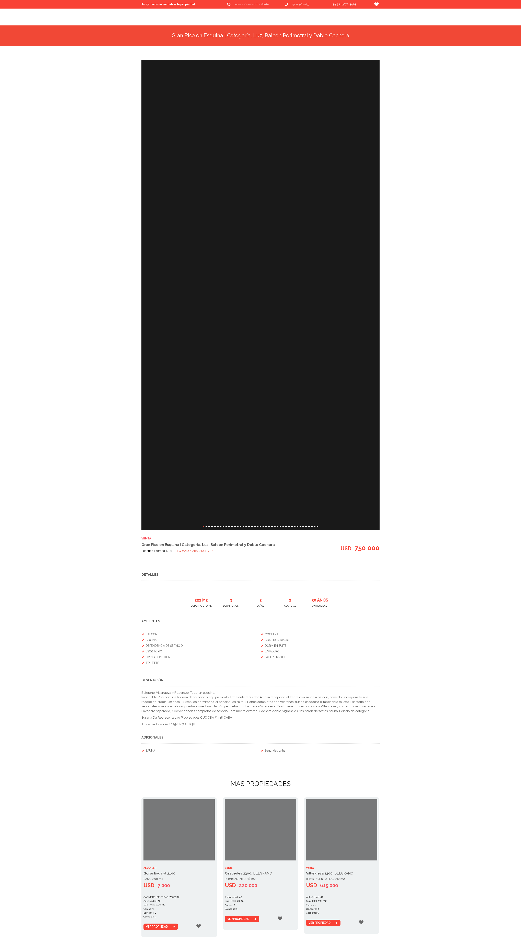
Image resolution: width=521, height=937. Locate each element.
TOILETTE (152, 662)
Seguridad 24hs (275, 750)
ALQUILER (149, 868)
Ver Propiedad (157, 926)
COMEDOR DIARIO (277, 640)
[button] (203, 526)
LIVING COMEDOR (158, 657)
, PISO (330, 878)
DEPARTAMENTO (235, 878)
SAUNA (150, 750)
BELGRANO (181, 550)
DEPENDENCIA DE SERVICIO (164, 645)
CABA (194, 550)
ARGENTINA (207, 550)
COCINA (151, 640)
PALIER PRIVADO (276, 657)
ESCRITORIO (154, 651)
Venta (146, 538)
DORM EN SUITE (275, 645)
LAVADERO (272, 651)
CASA (146, 878)
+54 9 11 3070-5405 (344, 4)
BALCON (151, 634)
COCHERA (271, 634)
